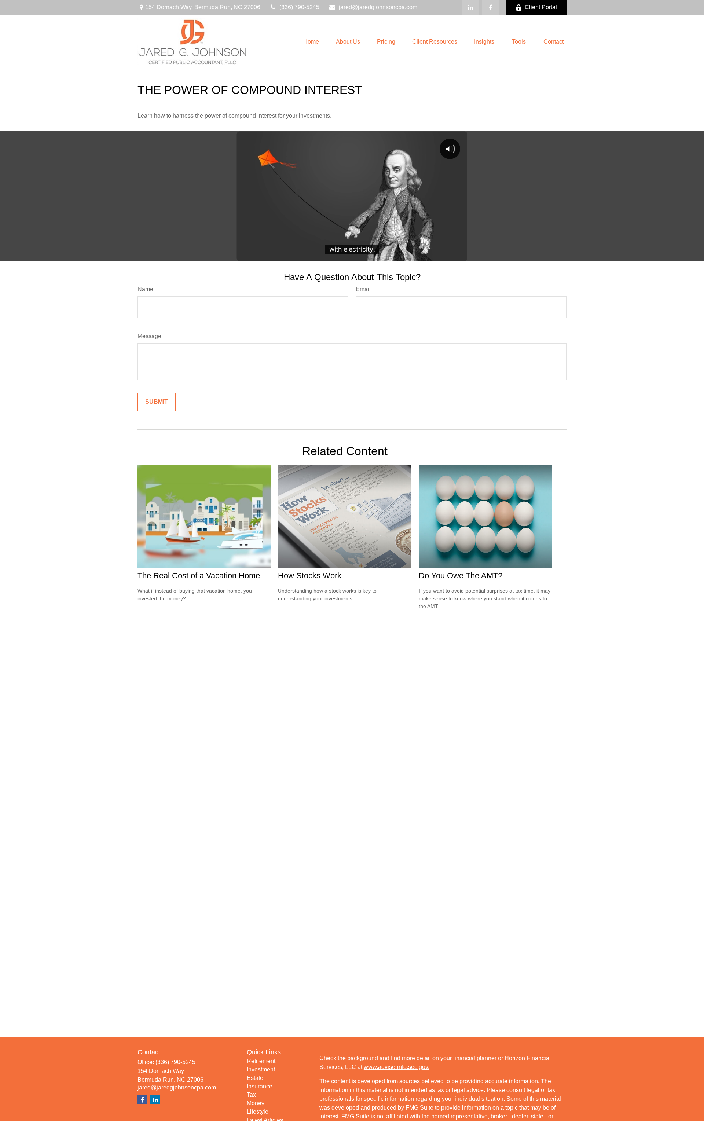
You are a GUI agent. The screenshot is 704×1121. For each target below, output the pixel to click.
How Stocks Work (309, 575)
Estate (255, 1078)
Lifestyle (257, 1112)
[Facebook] (490, 7)
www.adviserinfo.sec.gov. (396, 1067)
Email (363, 289)
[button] (311, 41)
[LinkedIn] (470, 7)
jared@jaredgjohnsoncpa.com (378, 7)
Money (255, 1103)
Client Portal (541, 7)
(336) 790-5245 (299, 7)
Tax (251, 1095)
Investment (261, 1069)
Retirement (261, 1061)
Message (149, 336)
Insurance (259, 1086)
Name (145, 289)
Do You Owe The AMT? (460, 575)
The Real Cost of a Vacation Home (199, 575)
